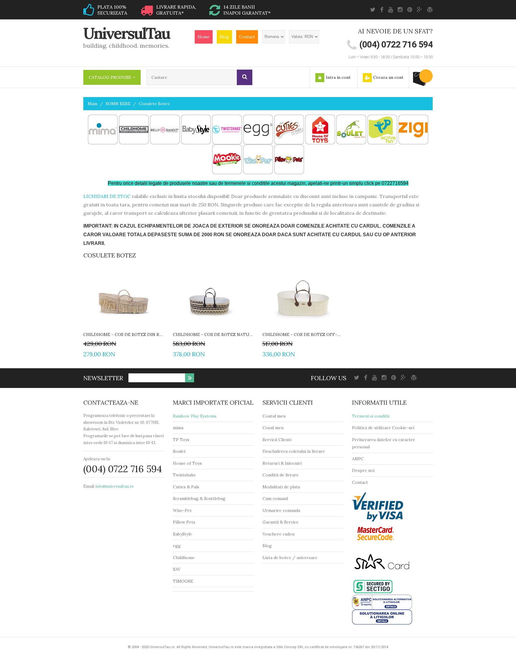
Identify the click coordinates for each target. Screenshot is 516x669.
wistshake (186, 475)
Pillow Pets (184, 522)
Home (204, 36)
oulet (180, 451)
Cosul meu (272, 427)
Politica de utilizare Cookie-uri (383, 427)
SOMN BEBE (118, 103)
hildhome (185, 557)
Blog (224, 36)
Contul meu (273, 416)
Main (92, 103)
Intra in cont (338, 77)
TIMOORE (183, 581)
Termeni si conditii (370, 416)
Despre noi (363, 470)
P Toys (182, 439)
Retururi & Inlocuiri (282, 463)
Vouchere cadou (278, 534)
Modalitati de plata (281, 487)
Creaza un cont (388, 77)
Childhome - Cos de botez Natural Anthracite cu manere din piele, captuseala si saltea (213, 334)
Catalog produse (110, 77)
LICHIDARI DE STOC (106, 196)
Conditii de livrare (280, 475)
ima (179, 427)
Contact (247, 36)
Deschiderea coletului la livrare (293, 451)
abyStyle (184, 534)
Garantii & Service (280, 522)
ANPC (358, 458)
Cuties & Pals (186, 487)
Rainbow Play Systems (194, 416)
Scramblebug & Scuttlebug (199, 498)
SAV (176, 569)
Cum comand (275, 498)
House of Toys (187, 463)
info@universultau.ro (114, 486)
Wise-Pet (182, 510)
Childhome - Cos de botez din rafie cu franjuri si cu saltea (123, 334)
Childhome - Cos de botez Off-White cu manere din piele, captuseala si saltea (302, 334)
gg (178, 545)
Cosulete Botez (154, 103)
